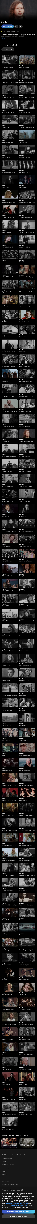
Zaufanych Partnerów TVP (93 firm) (18, 1205)
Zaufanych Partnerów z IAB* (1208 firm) (17, 1203)
